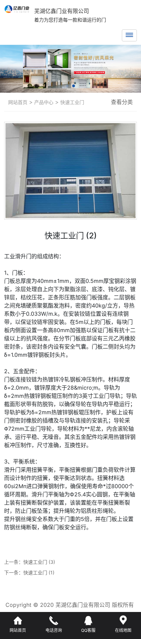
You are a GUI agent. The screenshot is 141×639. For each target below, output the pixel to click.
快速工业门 (71, 102)
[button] (67, 85)
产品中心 (43, 102)
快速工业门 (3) (39, 562)
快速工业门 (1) (38, 572)
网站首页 (17, 102)
